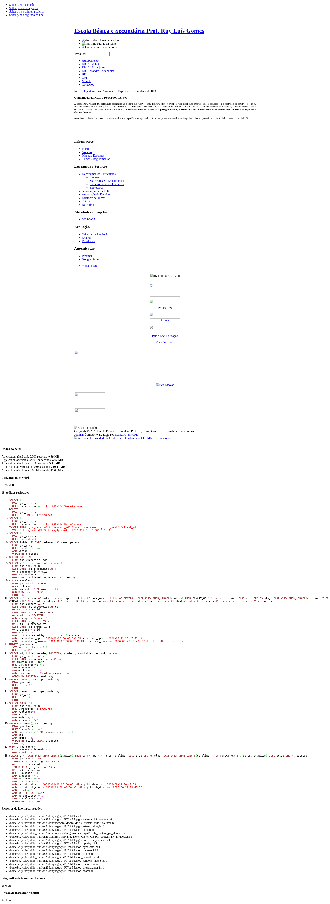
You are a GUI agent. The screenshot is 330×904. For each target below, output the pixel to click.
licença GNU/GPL (126, 434)
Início (77, 91)
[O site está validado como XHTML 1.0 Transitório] (138, 438)
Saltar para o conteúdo (22, 4)
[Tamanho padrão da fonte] (99, 43)
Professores (165, 307)
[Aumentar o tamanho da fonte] (101, 40)
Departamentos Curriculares (99, 91)
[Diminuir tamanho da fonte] (99, 47)
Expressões (124, 91)
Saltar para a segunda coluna (26, 15)
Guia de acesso (165, 342)
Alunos (165, 320)
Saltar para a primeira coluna (26, 11)
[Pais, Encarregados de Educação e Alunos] (165, 317)
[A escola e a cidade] (89, 378)
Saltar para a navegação (23, 8)
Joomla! (79, 434)
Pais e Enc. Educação (165, 336)
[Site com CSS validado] (90, 438)
